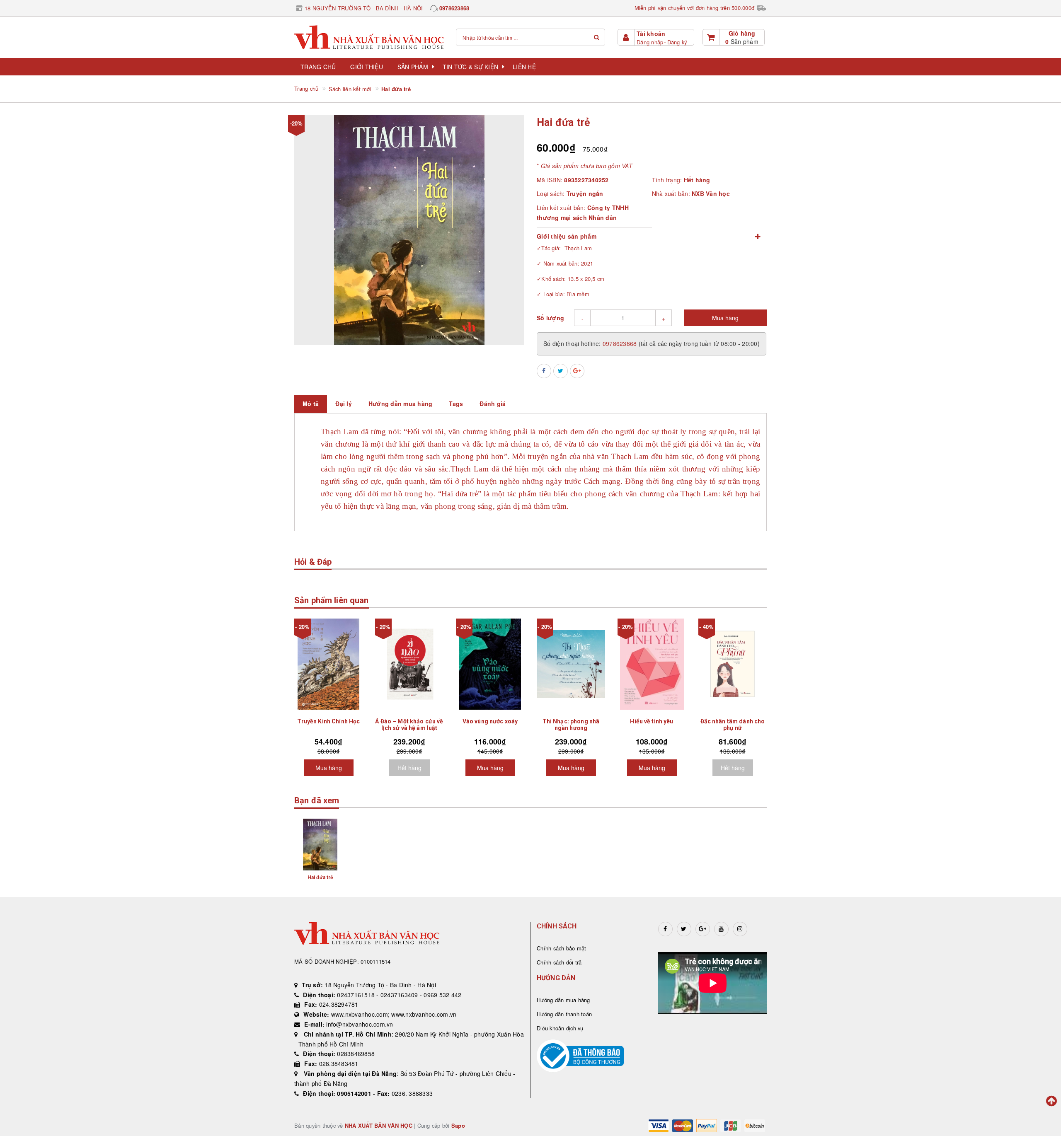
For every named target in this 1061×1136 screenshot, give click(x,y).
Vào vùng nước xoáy (490, 721)
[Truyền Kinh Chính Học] (328, 664)
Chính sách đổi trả (559, 962)
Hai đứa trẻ (320, 877)
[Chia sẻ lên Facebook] (544, 371)
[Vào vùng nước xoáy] (490, 664)
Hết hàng (409, 768)
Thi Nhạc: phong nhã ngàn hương (571, 724)
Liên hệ (524, 67)
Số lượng (550, 318)
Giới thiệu (366, 67)
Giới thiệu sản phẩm (566, 236)
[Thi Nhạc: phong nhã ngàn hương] (571, 664)
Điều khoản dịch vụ (560, 1028)
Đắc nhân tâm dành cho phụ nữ (732, 724)
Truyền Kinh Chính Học (328, 721)
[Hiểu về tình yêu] (652, 664)
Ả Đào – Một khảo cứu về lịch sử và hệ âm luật (409, 724)
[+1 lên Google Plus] (577, 371)
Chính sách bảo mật (561, 948)
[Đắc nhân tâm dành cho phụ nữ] (732, 664)
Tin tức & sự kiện (470, 67)
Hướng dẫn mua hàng (563, 1000)
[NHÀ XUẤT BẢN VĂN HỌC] (368, 37)
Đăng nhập (650, 42)
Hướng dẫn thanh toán (564, 1014)
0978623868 (454, 8)
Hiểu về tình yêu (651, 721)
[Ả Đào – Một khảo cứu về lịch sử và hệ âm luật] (409, 664)
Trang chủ (318, 67)
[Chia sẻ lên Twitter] (560, 371)
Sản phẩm (412, 67)
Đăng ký (677, 42)
